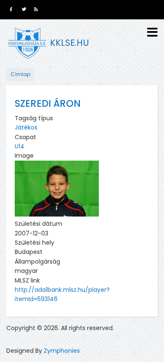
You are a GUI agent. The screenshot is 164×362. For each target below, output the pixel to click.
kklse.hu (69, 43)
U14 (19, 146)
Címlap (20, 74)
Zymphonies (62, 350)
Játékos (26, 127)
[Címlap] (27, 43)
